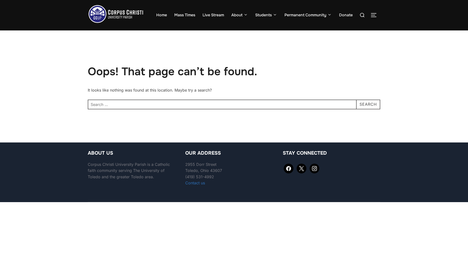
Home (161, 15)
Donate (346, 15)
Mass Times (184, 15)
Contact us (195, 182)
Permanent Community (305, 15)
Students (263, 15)
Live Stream (213, 15)
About (237, 15)
